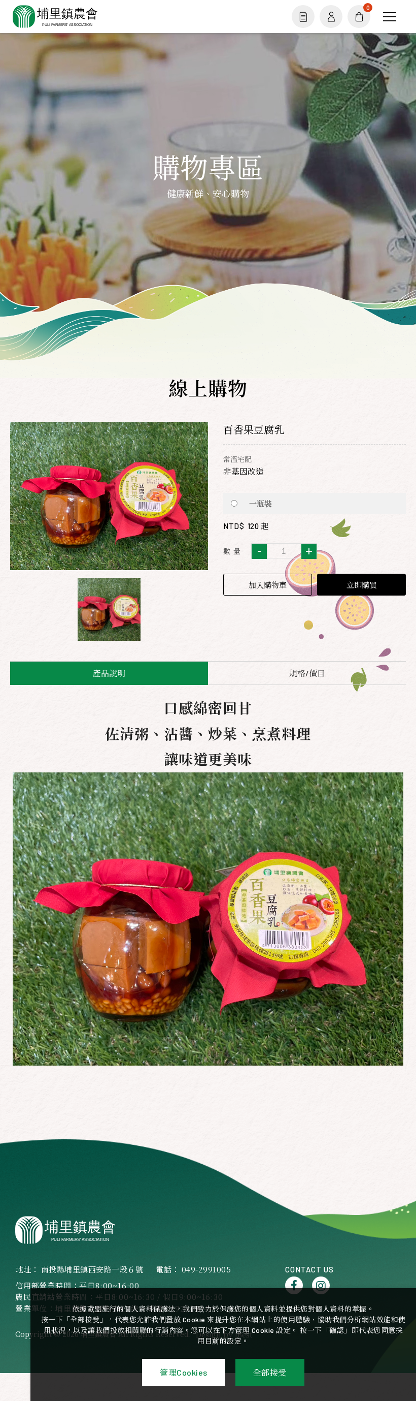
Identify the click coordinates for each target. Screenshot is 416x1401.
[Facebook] (294, 1285)
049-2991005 (206, 1269)
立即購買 (361, 584)
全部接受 (270, 1372)
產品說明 (109, 673)
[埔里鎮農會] (66, 1230)
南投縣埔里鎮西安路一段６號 (92, 1269)
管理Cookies (183, 1372)
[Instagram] (321, 1285)
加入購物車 (268, 584)
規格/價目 (307, 673)
